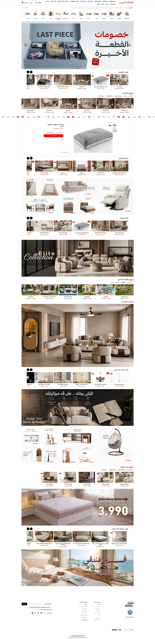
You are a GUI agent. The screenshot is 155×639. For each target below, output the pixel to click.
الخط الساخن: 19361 (130, 617)
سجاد (112, 282)
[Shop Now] (77, 507)
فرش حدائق (130, 282)
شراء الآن (53, 135)
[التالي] (23, 15)
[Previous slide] (129, 45)
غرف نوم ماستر (118, 96)
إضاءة (117, 282)
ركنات (125, 96)
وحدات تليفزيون (112, 469)
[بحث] (132, 7)
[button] (39, 2)
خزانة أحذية (104, 469)
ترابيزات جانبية (121, 469)
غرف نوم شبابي (109, 96)
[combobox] (101, 7)
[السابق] (132, 15)
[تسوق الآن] (77, 258)
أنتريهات (131, 96)
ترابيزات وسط (130, 469)
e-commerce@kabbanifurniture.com (45, 609)
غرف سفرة (101, 96)
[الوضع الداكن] (36, 2)
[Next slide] (25, 45)
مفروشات (123, 282)
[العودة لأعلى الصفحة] (154, 638)
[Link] (77, 45)
